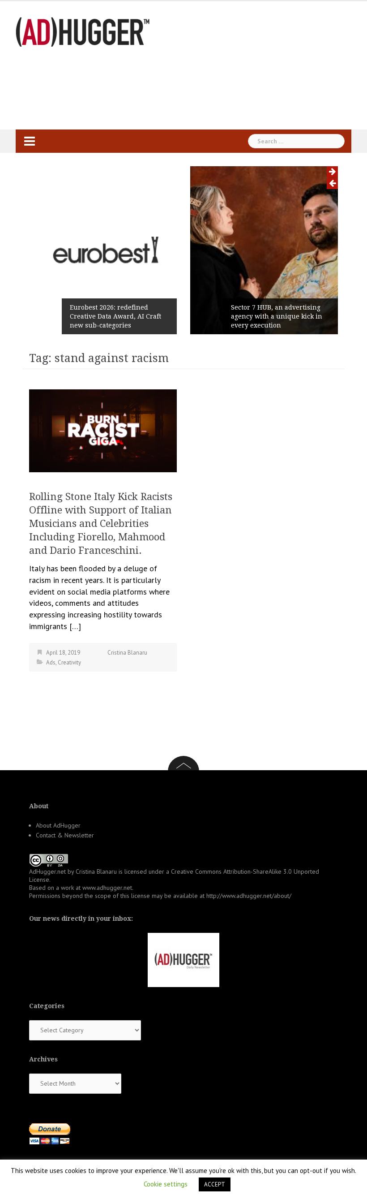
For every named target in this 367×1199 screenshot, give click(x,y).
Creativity (69, 662)
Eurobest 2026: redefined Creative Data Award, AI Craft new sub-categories (115, 316)
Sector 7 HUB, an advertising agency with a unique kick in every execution (276, 316)
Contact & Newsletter (65, 835)
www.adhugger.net (107, 888)
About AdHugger (58, 825)
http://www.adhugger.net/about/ (248, 896)
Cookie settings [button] (166, 1184)
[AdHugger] (83, 31)
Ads (50, 662)
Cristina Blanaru (127, 652)
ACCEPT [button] (214, 1184)
